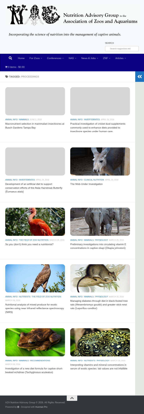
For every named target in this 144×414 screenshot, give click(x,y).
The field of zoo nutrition (33, 240)
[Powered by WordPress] (18, 407)
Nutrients (24, 297)
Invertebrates (92, 119)
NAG (71, 58)
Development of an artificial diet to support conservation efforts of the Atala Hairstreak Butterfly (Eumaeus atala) (33, 188)
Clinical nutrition (94, 180)
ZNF (105, 58)
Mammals (24, 119)
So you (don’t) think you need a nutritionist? (29, 244)
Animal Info (11, 119)
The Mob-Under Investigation (86, 184)
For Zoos (35, 58)
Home (21, 58)
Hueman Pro (41, 407)
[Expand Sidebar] (139, 76)
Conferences (54, 58)
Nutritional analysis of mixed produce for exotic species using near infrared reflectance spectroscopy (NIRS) (34, 308)
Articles (119, 58)
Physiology (101, 240)
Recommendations (40, 361)
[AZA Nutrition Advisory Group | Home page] (72, 14)
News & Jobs (88, 58)
